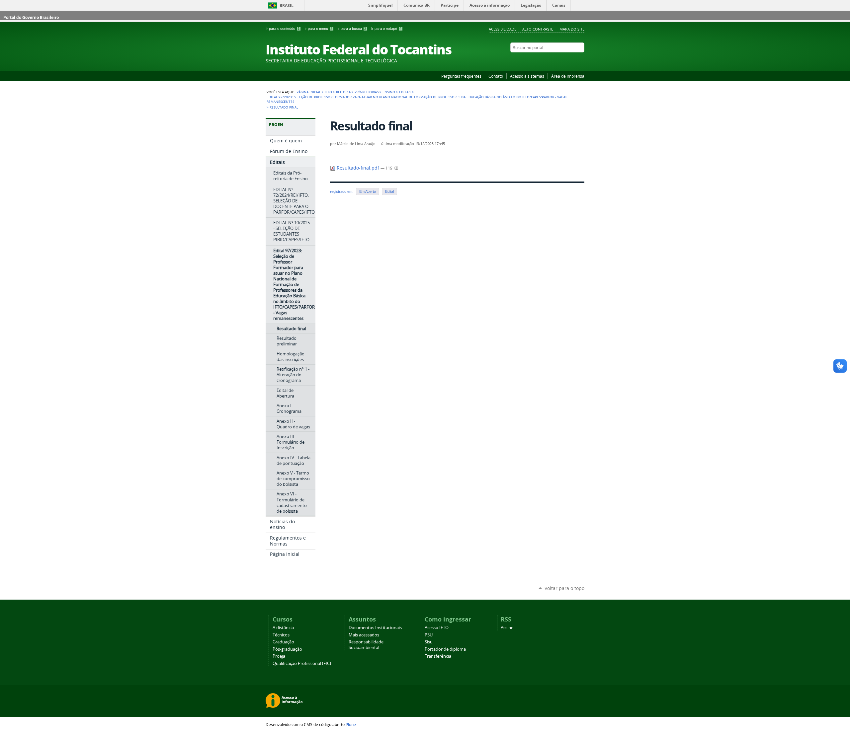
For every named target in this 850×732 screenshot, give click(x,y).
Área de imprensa (567, 76)
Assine (507, 627)
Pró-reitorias (367, 92)
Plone (351, 724)
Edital (389, 191)
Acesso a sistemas (527, 76)
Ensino (388, 92)
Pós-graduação (287, 649)
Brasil (287, 5)
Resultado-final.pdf (358, 168)
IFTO (328, 92)
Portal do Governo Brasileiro (31, 17)
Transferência (438, 656)
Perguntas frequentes (461, 76)
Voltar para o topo (564, 588)
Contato (495, 76)
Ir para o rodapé (386, 29)
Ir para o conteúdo (282, 29)
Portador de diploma (445, 649)
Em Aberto (367, 191)
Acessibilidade (502, 29)
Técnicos (281, 635)
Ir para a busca (351, 29)
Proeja (279, 656)
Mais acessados (364, 635)
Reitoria (343, 92)
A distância (283, 627)
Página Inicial (309, 92)
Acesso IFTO (437, 627)
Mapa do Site (571, 29)
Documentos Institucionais (375, 627)
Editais (405, 92)
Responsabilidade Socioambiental (366, 644)
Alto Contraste (537, 29)
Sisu (429, 642)
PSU (429, 635)
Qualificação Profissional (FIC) (302, 663)
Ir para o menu (318, 29)
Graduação (283, 642)
